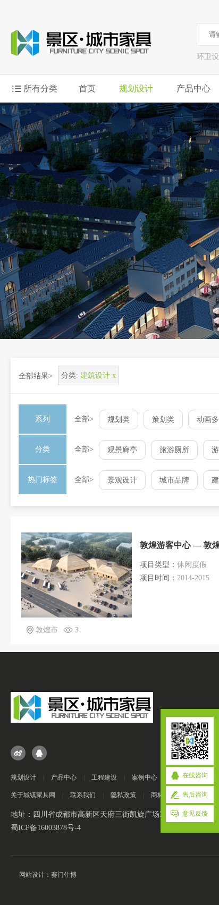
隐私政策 (123, 795)
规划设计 (136, 88)
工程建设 (104, 777)
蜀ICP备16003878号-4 (46, 828)
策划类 (163, 420)
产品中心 (193, 88)
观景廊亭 (122, 450)
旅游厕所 (174, 450)
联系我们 (83, 795)
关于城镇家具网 (33, 795)
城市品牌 (174, 480)
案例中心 (144, 777)
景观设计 (122, 480)
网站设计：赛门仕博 (48, 874)
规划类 (118, 420)
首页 (87, 88)
